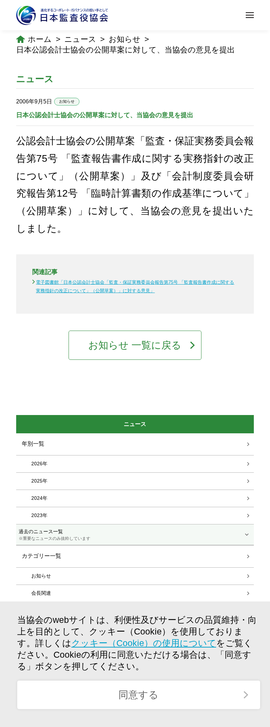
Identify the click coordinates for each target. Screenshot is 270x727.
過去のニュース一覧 (54, 535)
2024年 (39, 498)
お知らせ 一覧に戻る (134, 345)
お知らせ (125, 39)
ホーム (40, 39)
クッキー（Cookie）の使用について (143, 643)
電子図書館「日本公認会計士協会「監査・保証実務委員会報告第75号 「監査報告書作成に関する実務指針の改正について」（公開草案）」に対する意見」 (135, 286)
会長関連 (41, 593)
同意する (138, 694)
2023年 (39, 515)
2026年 (39, 463)
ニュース (80, 39)
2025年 (39, 481)
